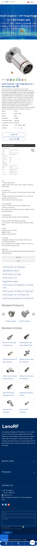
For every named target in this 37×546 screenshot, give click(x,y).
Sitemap (25, 539)
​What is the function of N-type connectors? (10, 361)
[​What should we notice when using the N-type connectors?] (27, 336)
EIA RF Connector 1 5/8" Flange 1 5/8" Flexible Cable (18, 291)
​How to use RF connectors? (24, 411)
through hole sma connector (10, 281)
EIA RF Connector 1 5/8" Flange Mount (14, 267)
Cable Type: (5, 125)
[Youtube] (9, 504)
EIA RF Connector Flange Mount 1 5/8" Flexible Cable (18, 298)
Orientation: (5, 118)
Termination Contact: (8, 123)
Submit (7, 532)
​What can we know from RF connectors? (26, 377)
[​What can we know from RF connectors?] (27, 369)
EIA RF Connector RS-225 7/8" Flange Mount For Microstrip (12, 321)
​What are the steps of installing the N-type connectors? (8, 394)
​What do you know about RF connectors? (27, 361)
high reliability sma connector (11, 270)
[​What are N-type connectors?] (10, 403)
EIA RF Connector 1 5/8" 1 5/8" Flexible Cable (16, 295)
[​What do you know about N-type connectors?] (10, 369)
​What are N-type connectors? (7, 411)
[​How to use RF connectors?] (27, 403)
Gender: (4, 116)
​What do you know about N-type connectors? (10, 377)
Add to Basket (13, 139)
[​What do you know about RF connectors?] (27, 353)
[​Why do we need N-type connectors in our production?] (10, 336)
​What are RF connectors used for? (26, 394)
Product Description (8, 145)
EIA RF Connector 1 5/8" (10, 278)
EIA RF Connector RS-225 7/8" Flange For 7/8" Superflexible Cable (25, 321)
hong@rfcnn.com (7, 495)
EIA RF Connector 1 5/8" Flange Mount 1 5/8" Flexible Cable (18, 286)
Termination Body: (7, 120)
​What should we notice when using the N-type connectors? (26, 344)
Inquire (13, 134)
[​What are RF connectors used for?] (27, 386)
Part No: (4, 113)
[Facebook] (3, 504)
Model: (4, 111)
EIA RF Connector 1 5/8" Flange (12, 274)
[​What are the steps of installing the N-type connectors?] (10, 386)
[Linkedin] (6, 504)
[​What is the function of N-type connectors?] (10, 353)
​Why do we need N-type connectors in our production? (9, 344)
